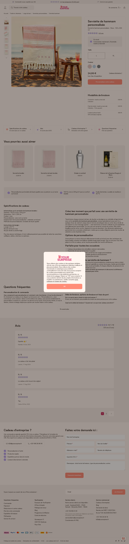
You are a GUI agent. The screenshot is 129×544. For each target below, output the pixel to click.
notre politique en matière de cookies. (62, 280)
